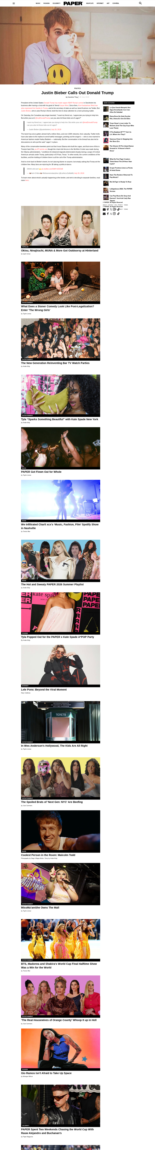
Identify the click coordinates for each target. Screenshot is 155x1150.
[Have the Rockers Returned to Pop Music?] (106, 176)
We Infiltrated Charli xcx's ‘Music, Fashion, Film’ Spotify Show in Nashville (59, 526)
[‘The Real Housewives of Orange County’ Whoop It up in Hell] (60, 995)
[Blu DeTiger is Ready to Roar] (106, 183)
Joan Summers (27, 805)
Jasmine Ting (73, 97)
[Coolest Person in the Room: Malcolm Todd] (60, 830)
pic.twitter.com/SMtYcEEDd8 (52, 169)
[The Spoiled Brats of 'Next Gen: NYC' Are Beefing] (60, 777)
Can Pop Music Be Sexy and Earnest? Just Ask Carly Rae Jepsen (120, 198)
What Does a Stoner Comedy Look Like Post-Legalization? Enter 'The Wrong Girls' (57, 308)
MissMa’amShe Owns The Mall (40, 907)
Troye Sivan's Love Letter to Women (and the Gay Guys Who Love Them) (122, 125)
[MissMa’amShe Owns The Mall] (60, 883)
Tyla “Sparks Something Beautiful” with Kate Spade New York (59, 419)
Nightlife (90, 3)
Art (108, 3)
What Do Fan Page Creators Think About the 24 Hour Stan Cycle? (121, 161)
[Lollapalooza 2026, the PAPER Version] (106, 190)
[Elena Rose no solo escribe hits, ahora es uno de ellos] (106, 117)
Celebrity (56, 3)
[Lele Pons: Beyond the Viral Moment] (60, 665)
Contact (110, 205)
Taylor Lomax (27, 313)
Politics (77, 88)
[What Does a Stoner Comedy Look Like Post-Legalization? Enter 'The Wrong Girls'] (60, 281)
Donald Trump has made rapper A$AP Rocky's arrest (63, 103)
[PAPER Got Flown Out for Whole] (60, 447)
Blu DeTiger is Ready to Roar (120, 182)
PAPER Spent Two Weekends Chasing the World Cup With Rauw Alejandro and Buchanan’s (57, 1131)
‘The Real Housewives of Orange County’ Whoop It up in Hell (59, 1020)
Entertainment (27, 302)
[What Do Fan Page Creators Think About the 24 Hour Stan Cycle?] (106, 160)
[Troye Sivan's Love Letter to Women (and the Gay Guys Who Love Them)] (106, 124)
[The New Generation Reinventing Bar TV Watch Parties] (60, 338)
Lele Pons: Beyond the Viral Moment (44, 689)
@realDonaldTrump (42, 118)
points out (43, 149)
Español (116, 3)
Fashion (46, 3)
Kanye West (64, 105)
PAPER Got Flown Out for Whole (41, 471)
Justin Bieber (26, 111)
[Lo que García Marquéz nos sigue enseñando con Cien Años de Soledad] (106, 109)
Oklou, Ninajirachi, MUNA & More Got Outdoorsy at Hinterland (59, 250)
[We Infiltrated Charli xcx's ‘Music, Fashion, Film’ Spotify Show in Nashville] (60, 500)
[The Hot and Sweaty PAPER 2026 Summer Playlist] (60, 559)
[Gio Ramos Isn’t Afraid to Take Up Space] (60, 1048)
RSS (116, 205)
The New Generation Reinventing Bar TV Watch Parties (55, 363)
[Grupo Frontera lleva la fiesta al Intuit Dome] (106, 169)
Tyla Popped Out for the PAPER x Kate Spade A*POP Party (57, 636)
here (27, 180)
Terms (126, 205)
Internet (100, 3)
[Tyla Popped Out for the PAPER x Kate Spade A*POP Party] (60, 612)
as (37, 149)
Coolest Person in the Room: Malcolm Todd (48, 855)
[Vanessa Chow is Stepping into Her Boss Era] (106, 140)
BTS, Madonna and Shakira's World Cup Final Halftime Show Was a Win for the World (59, 965)
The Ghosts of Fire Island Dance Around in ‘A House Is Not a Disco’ (122, 148)
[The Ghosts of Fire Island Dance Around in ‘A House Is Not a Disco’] (106, 147)
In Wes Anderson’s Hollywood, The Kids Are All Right (54, 745)
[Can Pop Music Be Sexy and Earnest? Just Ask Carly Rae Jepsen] (106, 197)
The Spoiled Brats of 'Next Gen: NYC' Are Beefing (52, 801)
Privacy (120, 205)
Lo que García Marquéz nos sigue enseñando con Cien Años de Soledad (120, 110)
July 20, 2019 (56, 129)
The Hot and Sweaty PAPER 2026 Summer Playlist (52, 584)
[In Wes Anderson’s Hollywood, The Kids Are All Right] (60, 721)
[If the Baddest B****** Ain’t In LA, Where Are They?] (106, 133)
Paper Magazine (28, 1137)
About (105, 205)
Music (38, 3)
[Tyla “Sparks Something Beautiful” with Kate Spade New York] (60, 394)
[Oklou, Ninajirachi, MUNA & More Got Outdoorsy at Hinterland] (60, 226)
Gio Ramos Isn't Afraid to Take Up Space (46, 1073)
